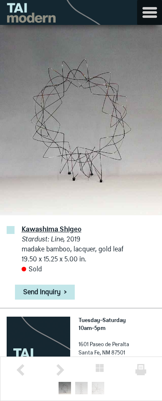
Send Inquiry (44, 292)
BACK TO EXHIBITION (100, 368)
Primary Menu (149, 12)
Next (60, 370)
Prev (20, 370)
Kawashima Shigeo (51, 229)
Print (140, 369)
